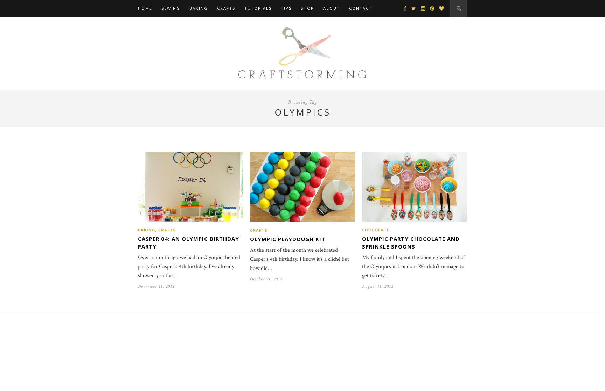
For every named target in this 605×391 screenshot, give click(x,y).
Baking (198, 8)
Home (145, 8)
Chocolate (375, 229)
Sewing (170, 8)
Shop (307, 8)
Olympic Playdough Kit (287, 239)
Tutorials (258, 8)
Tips (286, 8)
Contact (360, 8)
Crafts (226, 8)
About (331, 8)
